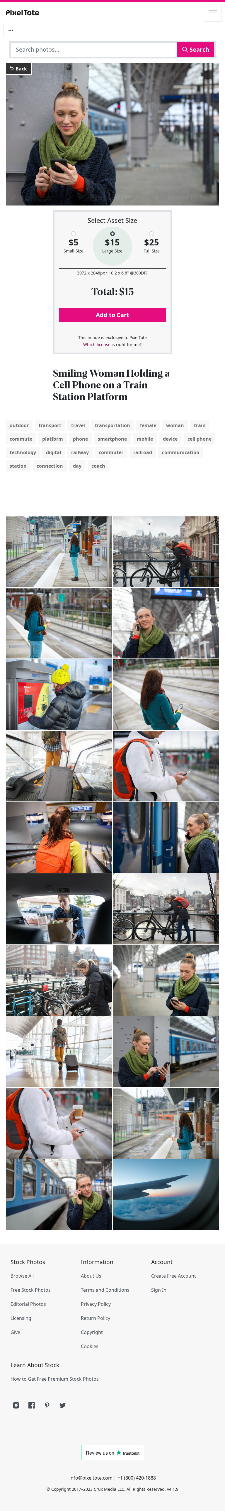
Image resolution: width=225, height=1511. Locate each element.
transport (50, 425)
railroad (142, 452)
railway (80, 452)
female (148, 425)
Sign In (158, 1290)
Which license (96, 344)
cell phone (200, 439)
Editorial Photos (28, 1304)
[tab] (11, 30)
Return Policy (95, 1318)
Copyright (92, 1332)
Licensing (21, 1318)
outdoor (19, 425)
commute (21, 439)
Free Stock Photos (31, 1290)
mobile (145, 439)
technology (23, 452)
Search (198, 49)
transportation (112, 425)
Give (15, 1332)
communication (181, 452)
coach (98, 466)
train (200, 425)
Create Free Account (173, 1276)
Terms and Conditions (105, 1290)
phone (80, 439)
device (170, 439)
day (77, 466)
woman (175, 425)
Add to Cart (112, 315)
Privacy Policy (96, 1304)
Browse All (22, 1276)
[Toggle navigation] (212, 13)
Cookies (89, 1346)
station (18, 466)
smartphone (112, 439)
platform (52, 439)
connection (50, 466)
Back (20, 68)
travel (78, 425)
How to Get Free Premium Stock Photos (55, 1379)
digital (53, 452)
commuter (111, 452)
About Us (91, 1276)
